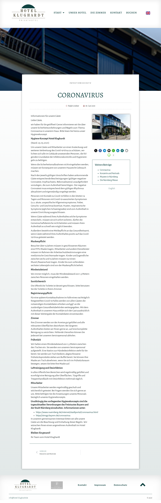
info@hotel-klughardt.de (18, 498)
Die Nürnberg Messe (109, 180)
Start (58, 12)
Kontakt (116, 12)
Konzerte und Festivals (109, 173)
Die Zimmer (98, 12)
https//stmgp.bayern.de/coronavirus (53, 415)
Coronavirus (105, 170)
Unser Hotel (77, 12)
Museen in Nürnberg (109, 177)
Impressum (100, 485)
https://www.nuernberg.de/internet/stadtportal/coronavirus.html (67, 412)
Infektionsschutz (80, 83)
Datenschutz (120, 485)
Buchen (131, 12)
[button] (95, 150)
